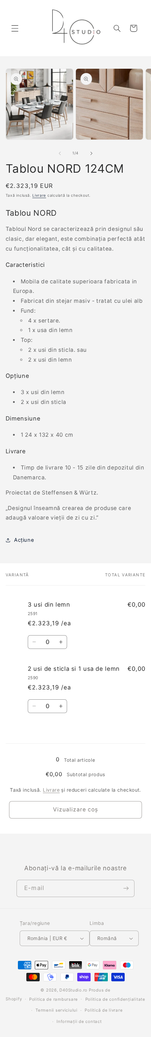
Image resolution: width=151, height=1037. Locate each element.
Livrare (39, 195)
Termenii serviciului (56, 1010)
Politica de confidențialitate (115, 999)
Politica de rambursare (53, 999)
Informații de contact (79, 1021)
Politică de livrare (104, 1010)
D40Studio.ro (73, 990)
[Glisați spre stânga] (59, 153)
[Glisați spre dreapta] (91, 153)
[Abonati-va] (126, 888)
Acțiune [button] (24, 540)
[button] (15, 28)
